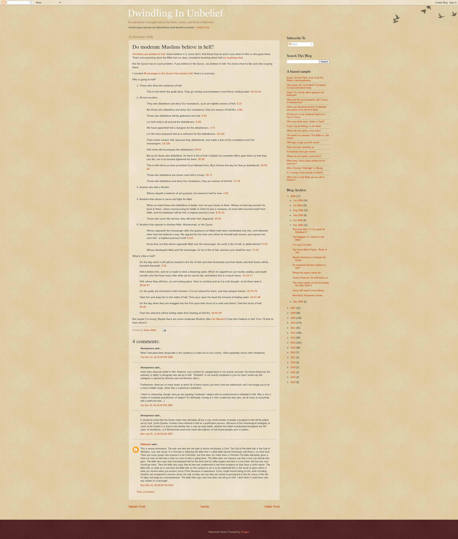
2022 (293, 377)
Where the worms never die (307, 272)
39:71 (209, 175)
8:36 (204, 115)
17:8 (212, 127)
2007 (293, 308)
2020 (293, 372)
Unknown (145, 444)
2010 (293, 322)
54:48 (143, 307)
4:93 (225, 193)
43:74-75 (252, 291)
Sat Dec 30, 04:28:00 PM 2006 (156, 405)
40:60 (218, 218)
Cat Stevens (218, 319)
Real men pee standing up (300, 147)
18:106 (166, 143)
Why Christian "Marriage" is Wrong (305, 168)
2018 (293, 362)
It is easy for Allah (302, 244)
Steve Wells (150, 330)
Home (205, 506)
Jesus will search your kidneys (308, 290)
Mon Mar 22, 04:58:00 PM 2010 (156, 485)
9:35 (164, 265)
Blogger (245, 532)
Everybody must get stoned (301, 151)
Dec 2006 (298, 301)
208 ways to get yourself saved (303, 142)
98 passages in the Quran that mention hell (168, 73)
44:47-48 (255, 297)
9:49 (198, 122)
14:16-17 (247, 275)
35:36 (201, 159)
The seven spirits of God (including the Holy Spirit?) (311, 284)
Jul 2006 (298, 205)
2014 (293, 342)
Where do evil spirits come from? (304, 130)
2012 (293, 332)
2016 (293, 352)
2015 (293, 347)
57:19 (237, 181)
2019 (293, 367)
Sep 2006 (298, 215)
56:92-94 (216, 313)
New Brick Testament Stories (308, 295)
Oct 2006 (298, 220)
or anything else (233, 57)
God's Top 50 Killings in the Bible (304, 126)
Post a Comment (145, 492)
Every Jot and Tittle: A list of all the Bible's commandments (305, 79)
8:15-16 (220, 212)
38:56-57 (145, 285)
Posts (294, 44)
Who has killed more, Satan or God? (305, 121)
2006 (293, 196)
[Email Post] (164, 330)
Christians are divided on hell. (149, 54)
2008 (293, 313)
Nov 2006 (298, 225)
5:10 (239, 103)
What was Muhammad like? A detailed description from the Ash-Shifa (306, 108)
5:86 (239, 109)
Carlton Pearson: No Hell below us (310, 277)
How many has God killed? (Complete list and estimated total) (306, 86)
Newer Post (137, 506)
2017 (293, 357)
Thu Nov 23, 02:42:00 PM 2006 (156, 357)
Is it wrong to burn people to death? (305, 172)
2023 (293, 382)
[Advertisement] (317, 415)
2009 (293, 318)
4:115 (190, 238)
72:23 (255, 250)
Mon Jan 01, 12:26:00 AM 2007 (156, 434)
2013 (293, 337)
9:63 (265, 244)
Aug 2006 (298, 210)
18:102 (221, 134)
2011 (293, 327)
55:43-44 (256, 91)
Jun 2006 (298, 200)
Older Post (272, 506)
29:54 (198, 149)
